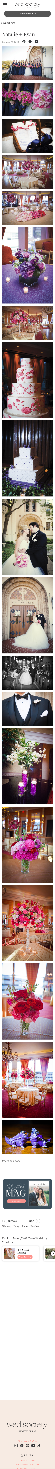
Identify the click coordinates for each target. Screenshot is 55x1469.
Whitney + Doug (10, 1226)
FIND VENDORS (27, 13)
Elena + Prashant (31, 1226)
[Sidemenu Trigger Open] (5, 4)
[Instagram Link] (16, 1446)
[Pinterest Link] (27, 1446)
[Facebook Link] (22, 1446)
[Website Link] (28, 1433)
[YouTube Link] (33, 1446)
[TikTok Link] (39, 1446)
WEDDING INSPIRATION (27, 1464)
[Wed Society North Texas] (27, 5)
